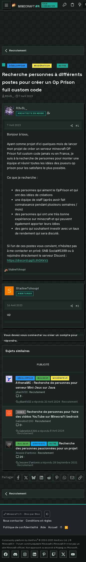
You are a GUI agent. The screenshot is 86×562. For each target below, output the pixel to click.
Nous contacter (13, 520)
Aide (43, 527)
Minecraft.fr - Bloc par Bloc (23, 514)
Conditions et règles (39, 520)
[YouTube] (72, 554)
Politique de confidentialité (20, 527)
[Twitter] (63, 554)
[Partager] (71, 126)
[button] (6, 5)
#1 (77, 125)
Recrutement (37, 392)
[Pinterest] (44, 554)
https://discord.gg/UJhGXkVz (27, 260)
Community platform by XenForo (35, 540)
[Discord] (15, 554)
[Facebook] (5, 554)
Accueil (52, 527)
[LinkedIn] (34, 554)
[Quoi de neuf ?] (79, 5)
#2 (77, 305)
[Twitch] (53, 554)
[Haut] (61, 527)
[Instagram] (24, 554)
